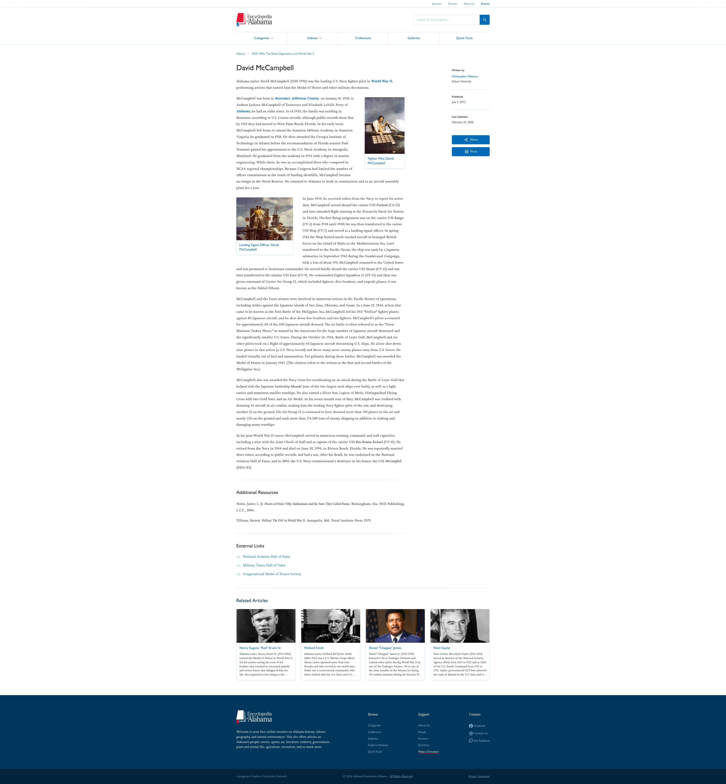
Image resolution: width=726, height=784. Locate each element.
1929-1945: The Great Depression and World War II (282, 53)
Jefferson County (305, 98)
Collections (363, 38)
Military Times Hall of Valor (264, 565)
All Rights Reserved (401, 776)
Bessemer (282, 98)
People (422, 732)
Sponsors (437, 3)
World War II (381, 81)
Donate (485, 3)
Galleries (414, 38)
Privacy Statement (479, 776)
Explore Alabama (378, 745)
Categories (261, 38)
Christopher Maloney (465, 76)
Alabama (243, 111)
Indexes (312, 38)
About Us (469, 3)
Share (474, 139)
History (240, 53)
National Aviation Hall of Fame (266, 556)
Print (473, 151)
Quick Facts (464, 38)
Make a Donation (428, 751)
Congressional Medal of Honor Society (272, 574)
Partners (452, 3)
